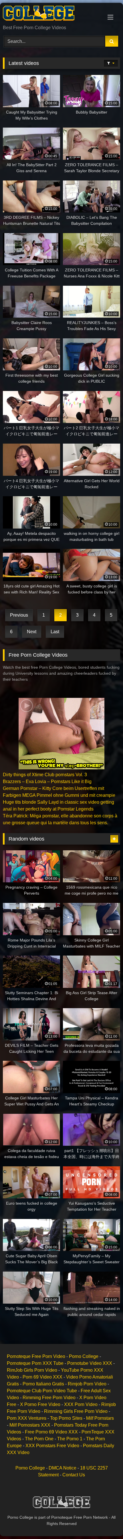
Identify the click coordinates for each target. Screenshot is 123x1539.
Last (55, 631)
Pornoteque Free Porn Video (36, 1356)
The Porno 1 (69, 1438)
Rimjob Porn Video (87, 1383)
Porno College (83, 1356)
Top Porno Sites (66, 1418)
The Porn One (39, 1438)
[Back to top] (105, 1522)
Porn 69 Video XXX (42, 1377)
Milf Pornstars (100, 1418)
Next (31, 631)
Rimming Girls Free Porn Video (76, 1411)
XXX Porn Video (81, 1404)
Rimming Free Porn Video (49, 1397)
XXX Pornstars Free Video (52, 1445)
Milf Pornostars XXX (29, 1425)
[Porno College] (50, 14)
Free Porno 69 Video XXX (51, 1431)
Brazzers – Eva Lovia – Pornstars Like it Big (47, 781)
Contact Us (73, 1474)
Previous (19, 615)
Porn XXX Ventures (26, 1418)
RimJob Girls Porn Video (32, 1370)
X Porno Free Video (40, 1404)
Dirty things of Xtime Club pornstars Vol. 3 (45, 774)
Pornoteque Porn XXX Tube (35, 1363)
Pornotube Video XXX (89, 1363)
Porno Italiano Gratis (43, 1383)
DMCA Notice (62, 1467)
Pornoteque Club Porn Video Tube (42, 1390)
